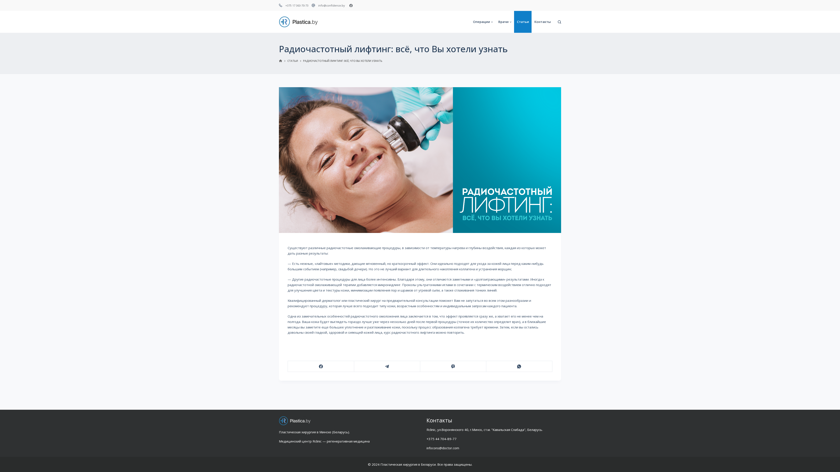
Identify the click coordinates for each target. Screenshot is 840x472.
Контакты (542, 21)
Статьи (523, 21)
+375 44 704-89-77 (442, 439)
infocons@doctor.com (443, 448)
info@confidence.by (331, 5)
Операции (481, 21)
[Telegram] (387, 366)
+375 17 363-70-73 (296, 5)
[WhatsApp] (519, 366)
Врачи (503, 21)
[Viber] (453, 366)
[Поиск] (559, 22)
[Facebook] (351, 5)
